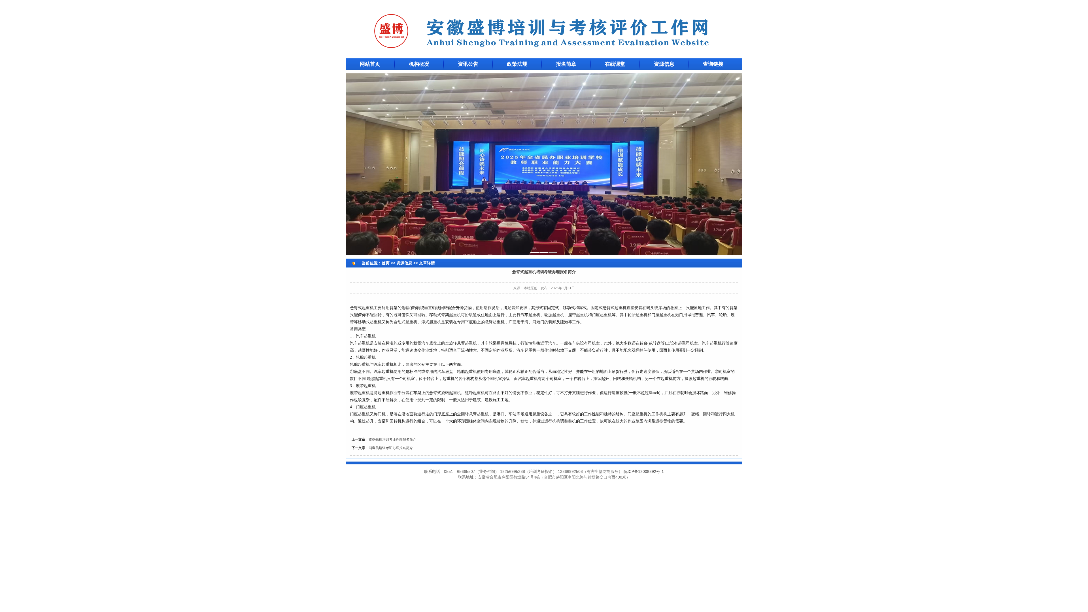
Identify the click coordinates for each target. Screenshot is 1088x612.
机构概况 (419, 64)
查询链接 (713, 64)
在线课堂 (615, 64)
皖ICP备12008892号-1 (644, 471)
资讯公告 (468, 64)
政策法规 (517, 64)
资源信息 (664, 64)
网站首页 (370, 64)
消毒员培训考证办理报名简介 (391, 448)
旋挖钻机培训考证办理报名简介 (392, 439)
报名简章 (566, 64)
